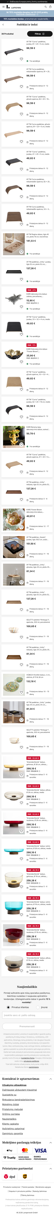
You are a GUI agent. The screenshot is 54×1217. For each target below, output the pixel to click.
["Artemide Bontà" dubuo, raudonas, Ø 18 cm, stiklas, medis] (27, 935)
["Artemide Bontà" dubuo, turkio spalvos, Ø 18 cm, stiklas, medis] (27, 907)
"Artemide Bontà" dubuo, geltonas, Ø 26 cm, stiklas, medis (36, 763)
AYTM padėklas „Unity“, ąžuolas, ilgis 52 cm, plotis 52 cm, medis (37, 593)
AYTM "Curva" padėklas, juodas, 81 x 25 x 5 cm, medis (37, 43)
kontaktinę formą (27, 1058)
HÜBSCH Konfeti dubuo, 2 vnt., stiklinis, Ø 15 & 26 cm (38, 676)
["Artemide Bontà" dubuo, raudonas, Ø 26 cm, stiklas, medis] (27, 823)
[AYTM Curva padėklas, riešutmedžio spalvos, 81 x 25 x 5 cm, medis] (27, 79)
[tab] (27, 1106)
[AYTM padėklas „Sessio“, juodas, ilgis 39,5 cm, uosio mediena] (27, 547)
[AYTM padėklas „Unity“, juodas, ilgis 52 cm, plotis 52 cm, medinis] (27, 271)
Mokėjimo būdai (10, 1104)
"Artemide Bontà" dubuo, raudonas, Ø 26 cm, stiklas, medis (36, 819)
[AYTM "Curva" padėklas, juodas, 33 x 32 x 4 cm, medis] (27, 326)
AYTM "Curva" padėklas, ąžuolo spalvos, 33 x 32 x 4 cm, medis (37, 373)
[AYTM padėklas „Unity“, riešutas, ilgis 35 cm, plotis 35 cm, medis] (27, 657)
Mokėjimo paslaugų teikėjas (21, 1143)
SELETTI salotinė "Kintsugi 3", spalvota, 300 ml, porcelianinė (38, 621)
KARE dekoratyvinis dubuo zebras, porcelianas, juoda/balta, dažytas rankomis (38, 295)
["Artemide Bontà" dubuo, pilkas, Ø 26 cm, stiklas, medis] (27, 795)
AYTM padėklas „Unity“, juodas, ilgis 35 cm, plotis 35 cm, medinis (38, 703)
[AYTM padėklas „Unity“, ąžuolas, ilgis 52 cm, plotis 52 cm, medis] (27, 602)
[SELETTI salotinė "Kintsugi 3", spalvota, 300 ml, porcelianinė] (27, 629)
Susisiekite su (9, 1094)
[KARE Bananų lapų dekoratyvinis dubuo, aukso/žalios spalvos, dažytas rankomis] (27, 437)
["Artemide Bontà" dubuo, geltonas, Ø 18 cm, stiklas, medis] (27, 879)
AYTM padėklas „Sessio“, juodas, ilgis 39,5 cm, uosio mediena (36, 538)
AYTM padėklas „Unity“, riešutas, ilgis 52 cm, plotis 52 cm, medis (37, 483)
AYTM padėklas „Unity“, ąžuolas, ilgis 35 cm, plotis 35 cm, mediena (37, 566)
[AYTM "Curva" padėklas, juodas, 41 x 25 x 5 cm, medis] (27, 161)
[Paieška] (45, 6)
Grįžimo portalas (11, 1114)
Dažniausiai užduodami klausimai (19, 1089)
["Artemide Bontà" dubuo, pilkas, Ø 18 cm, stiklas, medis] (27, 963)
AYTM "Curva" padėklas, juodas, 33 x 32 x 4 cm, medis (38, 318)
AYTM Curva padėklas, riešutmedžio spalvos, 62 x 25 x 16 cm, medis (38, 180)
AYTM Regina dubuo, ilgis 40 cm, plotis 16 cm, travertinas (37, 235)
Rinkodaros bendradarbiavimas (18, 1099)
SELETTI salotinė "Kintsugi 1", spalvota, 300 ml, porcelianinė (38, 731)
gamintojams (34, 1067)
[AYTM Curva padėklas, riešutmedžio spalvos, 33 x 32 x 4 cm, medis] (27, 216)
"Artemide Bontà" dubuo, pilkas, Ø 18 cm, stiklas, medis (38, 959)
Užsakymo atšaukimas (14, 1085)
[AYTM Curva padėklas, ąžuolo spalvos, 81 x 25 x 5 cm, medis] (27, 134)
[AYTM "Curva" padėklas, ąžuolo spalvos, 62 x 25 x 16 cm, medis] (27, 106)
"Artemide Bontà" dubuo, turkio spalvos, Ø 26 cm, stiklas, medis (38, 847)
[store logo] (15, 6)
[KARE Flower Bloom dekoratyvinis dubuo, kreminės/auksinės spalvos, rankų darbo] (27, 519)
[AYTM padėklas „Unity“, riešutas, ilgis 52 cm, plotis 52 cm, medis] (27, 492)
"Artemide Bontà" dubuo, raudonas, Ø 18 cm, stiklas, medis (36, 931)
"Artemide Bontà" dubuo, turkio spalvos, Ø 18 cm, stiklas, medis (38, 903)
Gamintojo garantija (12, 1133)
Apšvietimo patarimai (13, 1128)
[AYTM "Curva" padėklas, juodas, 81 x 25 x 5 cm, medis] (27, 51)
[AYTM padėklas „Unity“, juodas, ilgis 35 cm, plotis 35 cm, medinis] (27, 712)
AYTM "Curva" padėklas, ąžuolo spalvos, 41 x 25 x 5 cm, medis (38, 456)
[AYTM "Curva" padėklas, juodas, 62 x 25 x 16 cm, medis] (27, 409)
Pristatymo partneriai (17, 1169)
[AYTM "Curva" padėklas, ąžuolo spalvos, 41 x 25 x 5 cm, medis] (27, 464)
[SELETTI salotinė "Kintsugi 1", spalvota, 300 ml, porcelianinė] (27, 739)
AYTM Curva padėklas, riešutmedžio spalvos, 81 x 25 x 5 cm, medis (38, 70)
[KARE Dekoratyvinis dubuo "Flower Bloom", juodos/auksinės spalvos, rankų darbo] (27, 354)
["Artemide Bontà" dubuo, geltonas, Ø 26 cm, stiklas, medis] (27, 767)
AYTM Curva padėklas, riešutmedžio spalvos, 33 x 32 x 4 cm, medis (38, 208)
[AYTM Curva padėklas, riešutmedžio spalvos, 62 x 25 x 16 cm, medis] (27, 189)
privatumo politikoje (31, 1061)
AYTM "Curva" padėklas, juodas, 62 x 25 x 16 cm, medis (38, 400)
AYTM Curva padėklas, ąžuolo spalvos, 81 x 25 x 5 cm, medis (38, 125)
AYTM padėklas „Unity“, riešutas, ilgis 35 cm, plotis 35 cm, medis (37, 648)
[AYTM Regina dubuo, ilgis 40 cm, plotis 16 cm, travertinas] (27, 244)
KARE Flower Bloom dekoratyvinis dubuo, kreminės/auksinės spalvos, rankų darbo (37, 511)
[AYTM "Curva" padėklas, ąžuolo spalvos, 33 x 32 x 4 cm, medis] (27, 382)
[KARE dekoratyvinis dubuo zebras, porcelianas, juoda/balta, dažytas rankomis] (27, 299)
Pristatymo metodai (12, 1109)
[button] (21, 59)
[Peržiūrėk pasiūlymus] (27, 15)
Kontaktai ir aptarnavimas (20, 1079)
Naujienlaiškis (9, 1118)
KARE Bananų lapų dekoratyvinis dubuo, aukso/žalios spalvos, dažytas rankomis (37, 428)
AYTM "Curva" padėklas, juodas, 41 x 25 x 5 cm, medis (37, 153)
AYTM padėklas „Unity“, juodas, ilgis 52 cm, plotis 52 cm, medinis (38, 263)
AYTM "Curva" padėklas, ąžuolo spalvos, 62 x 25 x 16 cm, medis (37, 98)
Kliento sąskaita (10, 1123)
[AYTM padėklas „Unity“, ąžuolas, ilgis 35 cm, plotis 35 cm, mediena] (27, 574)
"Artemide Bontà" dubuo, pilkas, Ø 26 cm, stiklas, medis (38, 791)
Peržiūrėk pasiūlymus (25, 14)
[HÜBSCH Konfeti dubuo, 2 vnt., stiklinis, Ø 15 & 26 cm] (27, 684)
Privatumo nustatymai (11, 1187)
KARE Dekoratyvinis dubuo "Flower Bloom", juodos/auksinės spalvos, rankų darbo (38, 350)
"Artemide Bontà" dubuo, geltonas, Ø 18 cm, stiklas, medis (36, 875)
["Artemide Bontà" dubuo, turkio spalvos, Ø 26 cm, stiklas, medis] (27, 851)
